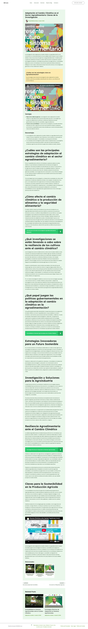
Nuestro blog (49, 2)
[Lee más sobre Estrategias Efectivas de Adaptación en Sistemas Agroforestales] (54, 601)
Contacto (56, 2)
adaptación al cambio (29, 615)
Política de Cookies (81, 626)
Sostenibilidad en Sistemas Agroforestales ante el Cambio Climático (34, 611)
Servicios (42, 2)
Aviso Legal (73, 626)
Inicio (31, 2)
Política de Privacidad (65, 626)
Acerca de (36, 2)
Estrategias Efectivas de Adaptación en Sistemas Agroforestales (52, 611)
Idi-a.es (6, 3)
